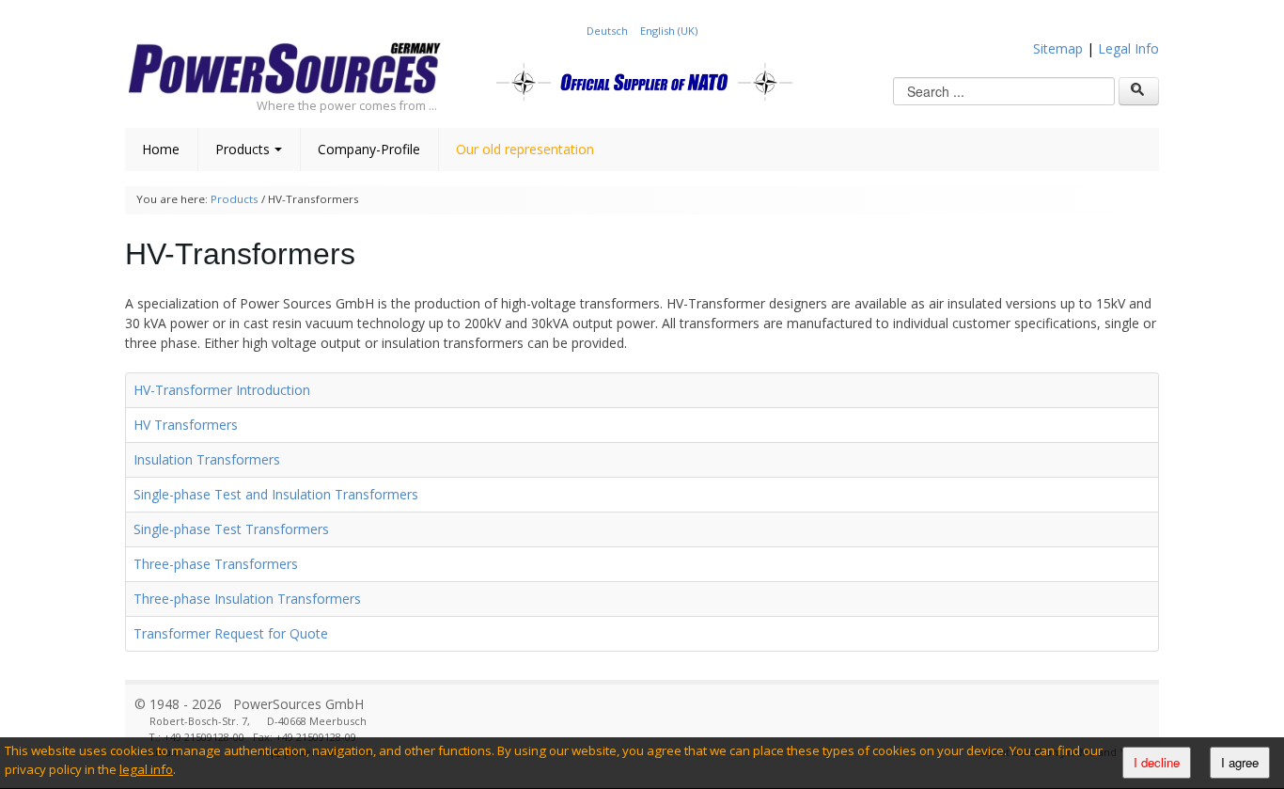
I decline (1157, 762)
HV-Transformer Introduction (221, 390)
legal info (146, 769)
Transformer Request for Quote (230, 633)
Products (242, 149)
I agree (1240, 762)
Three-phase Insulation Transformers (247, 599)
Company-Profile (369, 149)
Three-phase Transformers (215, 564)
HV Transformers (185, 425)
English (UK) (668, 31)
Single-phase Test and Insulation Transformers (275, 494)
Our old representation (525, 149)
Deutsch (609, 31)
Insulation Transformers (206, 459)
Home (161, 149)
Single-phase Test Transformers (231, 529)
